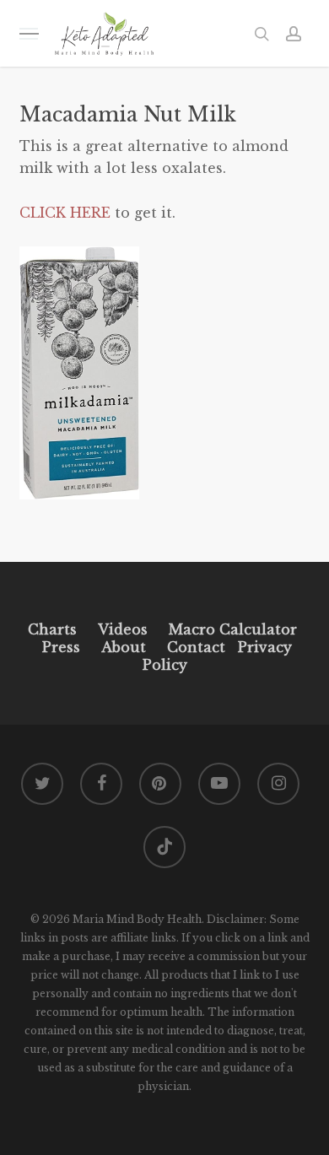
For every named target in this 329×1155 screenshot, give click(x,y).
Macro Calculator (233, 629)
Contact (196, 647)
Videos (123, 629)
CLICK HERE (65, 212)
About (123, 647)
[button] (28, 33)
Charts (52, 629)
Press (61, 647)
